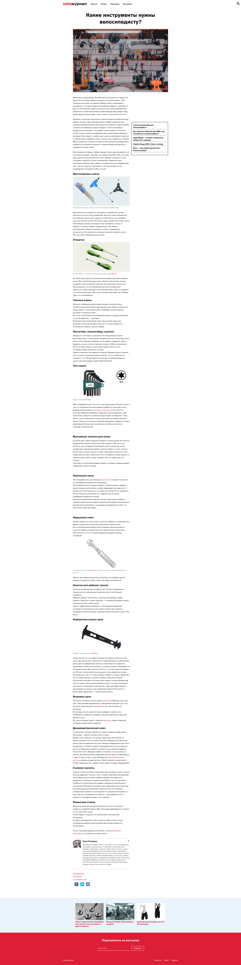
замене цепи (107, 701)
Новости (94, 4)
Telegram (174, 960)
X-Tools (88, 400)
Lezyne (94, 570)
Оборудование (78, 874)
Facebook (157, 960)
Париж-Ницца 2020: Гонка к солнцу (148, 144)
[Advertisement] (145, 107)
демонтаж (100, 706)
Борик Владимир (90, 841)
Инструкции (127, 4)
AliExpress (94, 653)
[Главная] (75, 5)
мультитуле (107, 720)
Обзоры (104, 4)
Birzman (113, 274)
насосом (105, 480)
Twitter (166, 960)
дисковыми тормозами (102, 410)
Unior (117, 208)
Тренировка (114, 4)
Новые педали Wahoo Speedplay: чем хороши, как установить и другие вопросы (89, 924)
